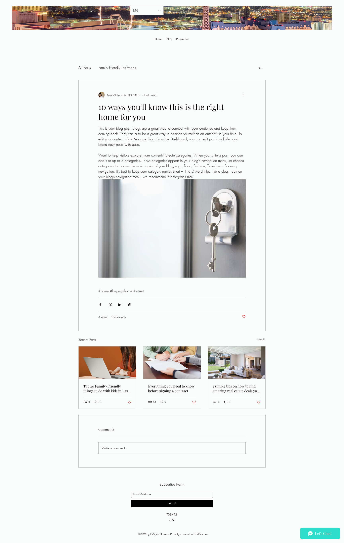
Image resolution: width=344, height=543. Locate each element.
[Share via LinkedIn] (120, 304)
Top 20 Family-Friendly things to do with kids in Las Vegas (105, 388)
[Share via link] (129, 304)
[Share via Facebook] (100, 304)
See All (261, 339)
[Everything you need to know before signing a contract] (172, 362)
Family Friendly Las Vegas (117, 67)
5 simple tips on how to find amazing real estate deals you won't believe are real (236, 388)
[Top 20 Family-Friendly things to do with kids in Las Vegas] (107, 362)
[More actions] (243, 95)
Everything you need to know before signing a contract (171, 388)
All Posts (84, 67)
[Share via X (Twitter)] (110, 304)
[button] (260, 67)
